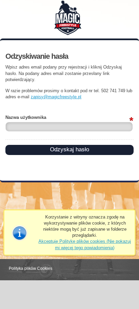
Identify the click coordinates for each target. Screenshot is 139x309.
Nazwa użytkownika (25, 117)
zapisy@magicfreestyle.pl (56, 96)
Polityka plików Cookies (30, 268)
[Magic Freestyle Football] (69, 17)
